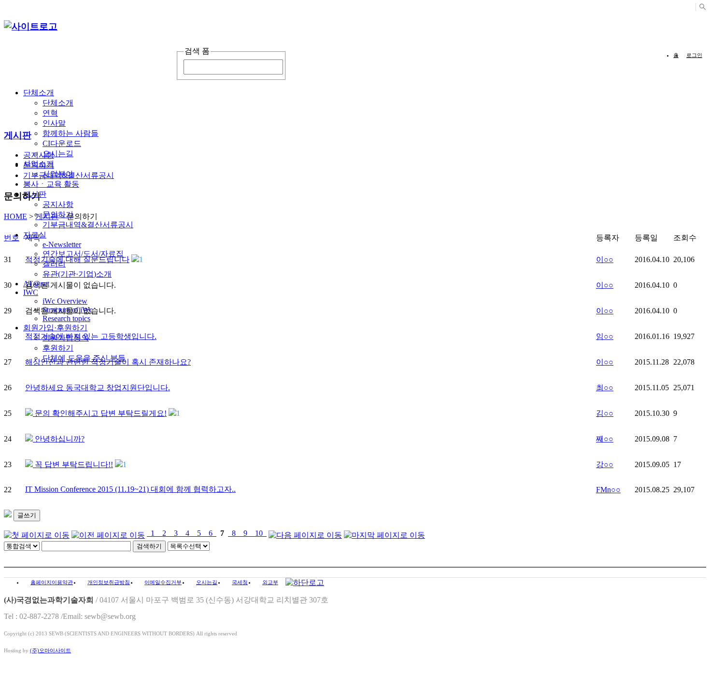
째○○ (604, 439)
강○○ (604, 464)
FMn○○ (608, 489)
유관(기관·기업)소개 (77, 274)
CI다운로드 (62, 143)
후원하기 (58, 348)
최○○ (604, 387)
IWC (30, 292)
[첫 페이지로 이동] (37, 533)
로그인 (694, 55)
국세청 (240, 582)
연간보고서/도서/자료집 (83, 254)
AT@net (36, 283)
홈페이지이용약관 (51, 582)
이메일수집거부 (163, 582)
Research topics (66, 318)
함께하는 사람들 (71, 133)
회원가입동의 (66, 338)
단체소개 (38, 92)
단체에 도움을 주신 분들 (84, 358)
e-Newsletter (62, 244)
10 (259, 533)
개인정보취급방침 (108, 582)
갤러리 (54, 264)
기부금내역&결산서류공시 (88, 224)
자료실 (34, 235)
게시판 (46, 216)
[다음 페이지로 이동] (305, 533)
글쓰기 (26, 515)
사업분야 (58, 174)
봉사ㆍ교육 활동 (51, 184)
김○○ (604, 413)
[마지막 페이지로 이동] (384, 533)
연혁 (50, 113)
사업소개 (38, 164)
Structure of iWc (68, 310)
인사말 (54, 123)
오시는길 (58, 153)
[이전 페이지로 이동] (108, 533)
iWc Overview (65, 301)
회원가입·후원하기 (55, 327)
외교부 (270, 582)
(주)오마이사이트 (50, 650)
